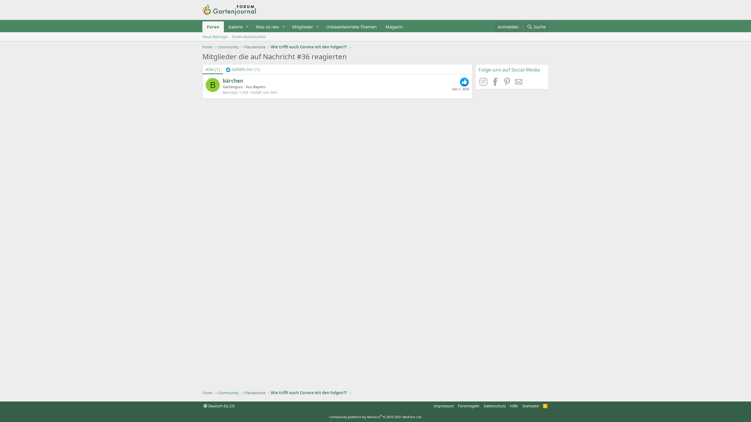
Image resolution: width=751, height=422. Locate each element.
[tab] (243, 69)
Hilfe (514, 406)
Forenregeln (468, 406)
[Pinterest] (508, 84)
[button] (247, 26)
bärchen (233, 80)
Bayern (259, 86)
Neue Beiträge (214, 36)
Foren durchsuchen (249, 36)
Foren (213, 27)
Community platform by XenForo (375, 417)
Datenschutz (495, 406)
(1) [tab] (213, 69)
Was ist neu (267, 27)
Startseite (530, 406)
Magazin (394, 27)
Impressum (444, 406)
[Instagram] (484, 84)
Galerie (235, 27)
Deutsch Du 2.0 (220, 406)
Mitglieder (302, 27)
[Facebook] (496, 84)
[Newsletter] (519, 84)
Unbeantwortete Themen (351, 27)
